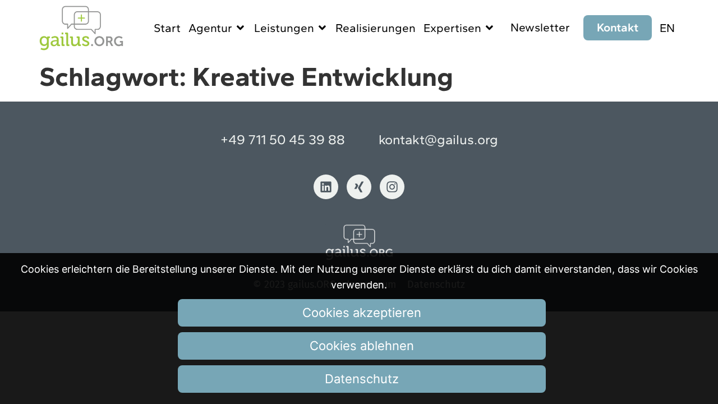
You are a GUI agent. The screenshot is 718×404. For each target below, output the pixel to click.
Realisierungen (375, 28)
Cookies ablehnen (362, 345)
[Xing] (359, 187)
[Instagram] (392, 187)
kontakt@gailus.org (438, 139)
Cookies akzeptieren (361, 312)
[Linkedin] (326, 187)
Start (167, 28)
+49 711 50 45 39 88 (282, 139)
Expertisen (452, 28)
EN (667, 28)
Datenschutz (362, 378)
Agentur (210, 28)
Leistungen (284, 28)
